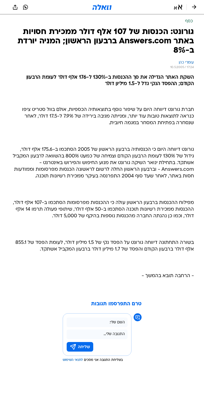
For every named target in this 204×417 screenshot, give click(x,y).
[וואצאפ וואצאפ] (25, 7)
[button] (178, 7)
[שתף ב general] (15, 7)
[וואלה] (102, 7)
